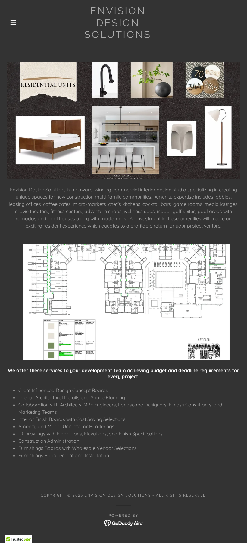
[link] (118, 36)
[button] (13, 23)
